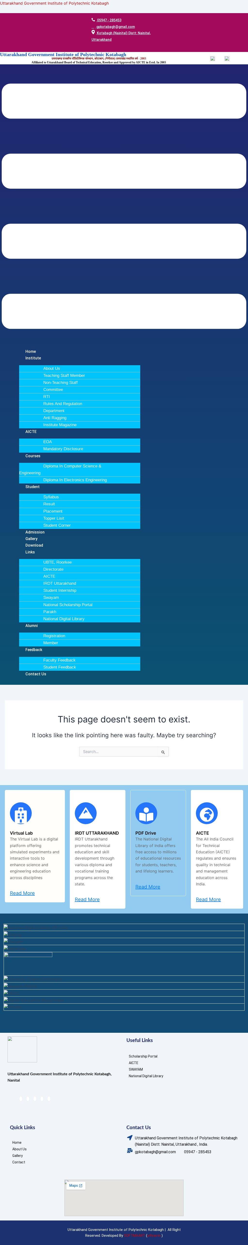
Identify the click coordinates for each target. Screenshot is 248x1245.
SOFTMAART (134, 1235)
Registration (54, 636)
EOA (47, 442)
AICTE (31, 431)
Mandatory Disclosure (63, 449)
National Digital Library (64, 619)
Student (32, 486)
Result (49, 504)
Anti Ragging (54, 417)
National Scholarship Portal (68, 604)
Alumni (31, 625)
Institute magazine (60, 425)
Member (50, 643)
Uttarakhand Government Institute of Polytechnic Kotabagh (54, 3)
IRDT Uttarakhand (59, 583)
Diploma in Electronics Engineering (75, 480)
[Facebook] (21, 1098)
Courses (32, 456)
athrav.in (154, 1235)
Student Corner (57, 525)
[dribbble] (42, 1098)
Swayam (51, 597)
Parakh (49, 612)
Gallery (31, 538)
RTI (46, 396)
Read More (22, 893)
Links (30, 552)
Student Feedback (59, 667)
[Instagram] (49, 1098)
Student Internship (59, 590)
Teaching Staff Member (64, 375)
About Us (51, 368)
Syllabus (51, 497)
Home (30, 351)
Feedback (33, 649)
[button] (124, 207)
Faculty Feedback (59, 660)
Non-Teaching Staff (60, 382)
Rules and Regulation (62, 403)
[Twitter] (28, 1098)
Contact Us (35, 674)
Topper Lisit (53, 518)
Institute (33, 358)
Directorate (53, 569)
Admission (35, 532)
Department (53, 410)
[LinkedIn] (35, 1098)
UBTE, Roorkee (57, 562)
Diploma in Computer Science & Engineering (60, 469)
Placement (52, 511)
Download (34, 545)
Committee (53, 389)
